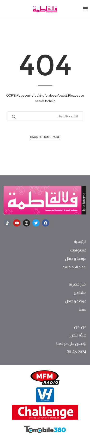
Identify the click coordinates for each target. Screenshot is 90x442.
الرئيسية (80, 242)
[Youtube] (16, 223)
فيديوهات (78, 250)
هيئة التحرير (77, 335)
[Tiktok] (7, 223)
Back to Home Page (45, 137)
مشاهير (80, 293)
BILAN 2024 (76, 352)
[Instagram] (26, 223)
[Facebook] (45, 223)
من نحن (80, 327)
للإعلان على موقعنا (71, 344)
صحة (82, 310)
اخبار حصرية (77, 284)
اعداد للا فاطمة (74, 267)
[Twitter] (36, 223)
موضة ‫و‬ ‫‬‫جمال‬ (75, 259)
